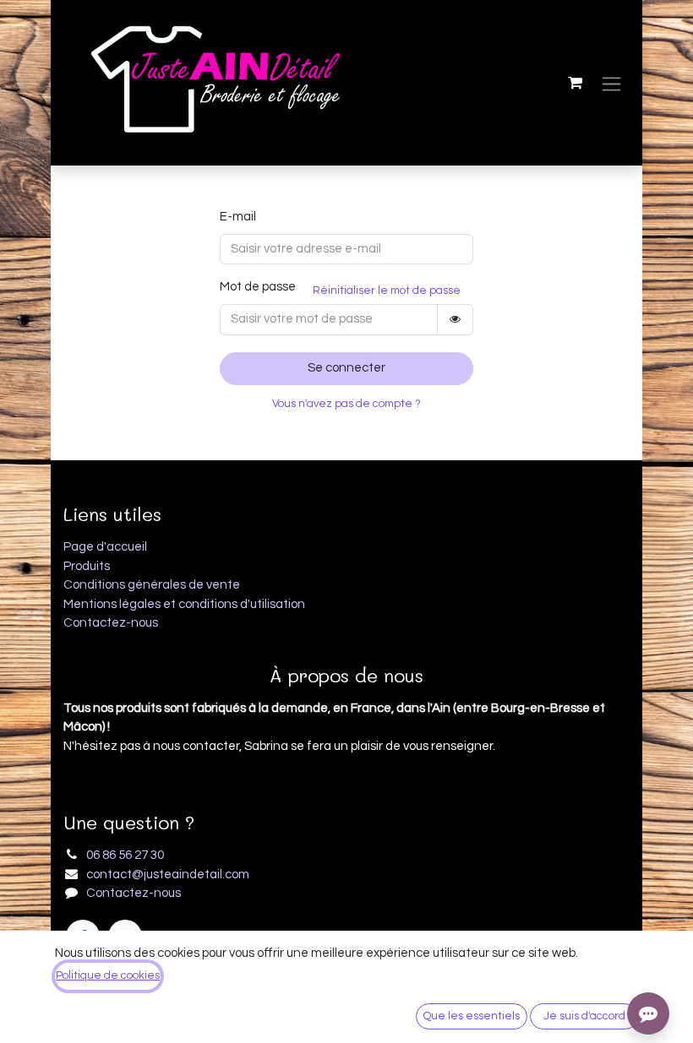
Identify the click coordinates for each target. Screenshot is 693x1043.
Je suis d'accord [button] (584, 1016)
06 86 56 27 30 (125, 855)
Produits (86, 566)
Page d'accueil (105, 547)
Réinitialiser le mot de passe (387, 290)
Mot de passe (258, 286)
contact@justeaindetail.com (167, 874)
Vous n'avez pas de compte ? (346, 404)
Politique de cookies (108, 975)
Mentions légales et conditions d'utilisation (184, 604)
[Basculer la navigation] (611, 83)
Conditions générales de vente (151, 585)
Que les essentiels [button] (471, 1016)
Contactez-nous (110, 623)
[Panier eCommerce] (574, 82)
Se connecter (346, 367)
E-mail (238, 216)
